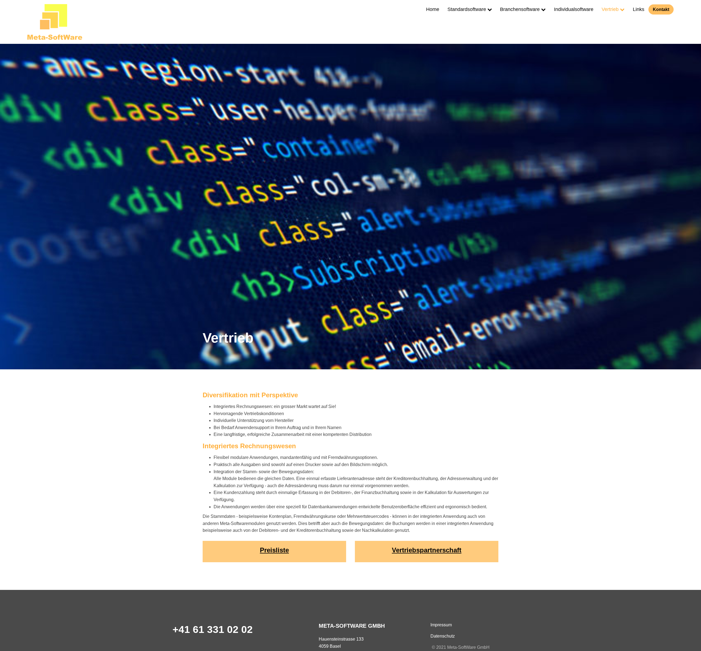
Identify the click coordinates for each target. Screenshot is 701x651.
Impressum (441, 625)
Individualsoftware (573, 9)
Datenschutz (442, 636)
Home (432, 9)
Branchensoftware (520, 9)
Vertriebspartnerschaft (426, 550)
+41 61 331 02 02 (213, 629)
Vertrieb (610, 9)
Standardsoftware (466, 9)
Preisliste (274, 550)
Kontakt (661, 9)
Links (638, 9)
